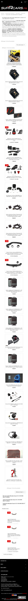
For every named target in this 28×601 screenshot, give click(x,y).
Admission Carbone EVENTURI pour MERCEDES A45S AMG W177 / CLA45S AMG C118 (14, 139)
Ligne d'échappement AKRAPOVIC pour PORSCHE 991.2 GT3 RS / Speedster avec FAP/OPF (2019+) (14, 535)
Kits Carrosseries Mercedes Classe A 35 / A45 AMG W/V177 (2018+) (13, 496)
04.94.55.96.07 (6, 588)
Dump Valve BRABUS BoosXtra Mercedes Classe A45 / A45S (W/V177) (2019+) (14, 385)
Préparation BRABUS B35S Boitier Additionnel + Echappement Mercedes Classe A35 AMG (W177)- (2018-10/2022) (14, 63)
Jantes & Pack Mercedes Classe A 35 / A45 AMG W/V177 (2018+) (12, 500)
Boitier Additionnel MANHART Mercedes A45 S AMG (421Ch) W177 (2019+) (14, 101)
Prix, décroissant (21, 45)
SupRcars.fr (8, 598)
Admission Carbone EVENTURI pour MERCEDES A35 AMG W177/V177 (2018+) (14, 177)
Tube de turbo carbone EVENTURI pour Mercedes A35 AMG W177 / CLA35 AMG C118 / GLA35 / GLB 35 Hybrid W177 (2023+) (14, 272)
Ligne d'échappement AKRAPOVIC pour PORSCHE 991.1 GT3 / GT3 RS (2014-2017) (14, 549)
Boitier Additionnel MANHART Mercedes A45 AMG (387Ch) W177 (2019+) (14, 82)
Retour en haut (20, 492)
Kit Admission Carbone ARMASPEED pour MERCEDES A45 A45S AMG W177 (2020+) (14, 196)
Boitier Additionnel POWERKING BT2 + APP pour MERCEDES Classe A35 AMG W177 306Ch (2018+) (14, 310)
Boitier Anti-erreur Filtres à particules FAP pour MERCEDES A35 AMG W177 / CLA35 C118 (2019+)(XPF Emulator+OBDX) (14, 215)
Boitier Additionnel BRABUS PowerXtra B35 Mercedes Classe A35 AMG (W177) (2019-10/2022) (14, 120)
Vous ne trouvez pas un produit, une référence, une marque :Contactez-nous (14, 480)
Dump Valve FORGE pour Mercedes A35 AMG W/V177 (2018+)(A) (14, 404)
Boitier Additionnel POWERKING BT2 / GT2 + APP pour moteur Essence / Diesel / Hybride (14, 366)
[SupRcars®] (14, 7)
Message (22, 597)
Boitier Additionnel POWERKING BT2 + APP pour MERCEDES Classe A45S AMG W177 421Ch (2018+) (14, 291)
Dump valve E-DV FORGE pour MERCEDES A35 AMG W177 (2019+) (14, 423)
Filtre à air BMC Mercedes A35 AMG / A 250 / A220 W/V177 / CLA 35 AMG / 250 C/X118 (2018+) (14, 462)
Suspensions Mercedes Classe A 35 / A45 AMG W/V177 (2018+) (14, 504)
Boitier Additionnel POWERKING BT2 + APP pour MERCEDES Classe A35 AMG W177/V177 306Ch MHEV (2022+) (14, 329)
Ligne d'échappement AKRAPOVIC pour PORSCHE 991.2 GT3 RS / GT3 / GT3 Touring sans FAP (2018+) (14, 521)
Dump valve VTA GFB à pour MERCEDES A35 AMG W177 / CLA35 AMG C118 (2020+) (14, 442)
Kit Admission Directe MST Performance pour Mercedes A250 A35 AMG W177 (14, 348)
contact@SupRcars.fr (8, 590)
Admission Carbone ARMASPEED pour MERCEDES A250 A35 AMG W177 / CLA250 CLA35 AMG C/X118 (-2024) (14, 158)
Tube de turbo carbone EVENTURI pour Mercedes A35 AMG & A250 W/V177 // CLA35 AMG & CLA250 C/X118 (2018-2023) (14, 253)
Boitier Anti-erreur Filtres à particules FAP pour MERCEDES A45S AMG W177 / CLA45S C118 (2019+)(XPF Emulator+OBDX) (14, 234)
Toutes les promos (7, 554)
